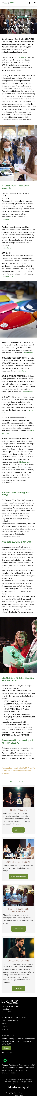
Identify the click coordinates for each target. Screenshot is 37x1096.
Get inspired (18, 929)
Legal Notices (16, 1083)
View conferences (18, 877)
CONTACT (6, 1030)
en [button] (30, 3)
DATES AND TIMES (10, 1020)
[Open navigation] (34, 3)
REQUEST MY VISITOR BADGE (14, 1017)
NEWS (4, 1027)
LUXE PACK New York (11, 1081)
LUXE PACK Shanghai (26, 1081)
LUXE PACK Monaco (10, 1079)
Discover (18, 830)
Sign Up (6, 1048)
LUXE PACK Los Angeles (25, 1079)
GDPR (23, 1083)
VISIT (4, 1024)
